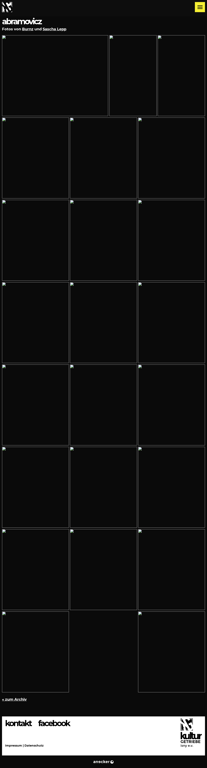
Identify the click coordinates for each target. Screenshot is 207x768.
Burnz (27, 29)
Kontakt (18, 723)
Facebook (54, 723)
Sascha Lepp (54, 29)
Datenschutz (34, 745)
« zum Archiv (14, 699)
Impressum (13, 745)
